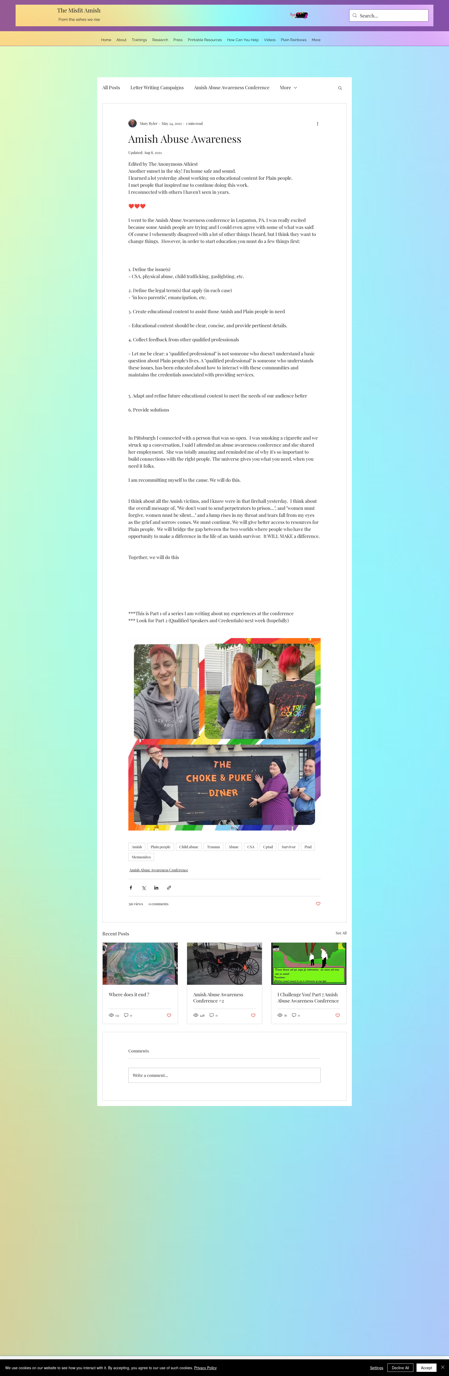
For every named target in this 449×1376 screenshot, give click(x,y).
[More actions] (317, 123)
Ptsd (308, 846)
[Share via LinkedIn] (156, 887)
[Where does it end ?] (140, 964)
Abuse (234, 846)
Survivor (289, 846)
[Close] (443, 1368)
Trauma (213, 846)
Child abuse (188, 846)
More (285, 87)
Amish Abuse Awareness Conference (231, 87)
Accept (426, 1367)
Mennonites (141, 856)
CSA (250, 846)
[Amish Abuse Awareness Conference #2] (224, 964)
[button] (340, 88)
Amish (137, 846)
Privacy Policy (205, 1367)
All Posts (111, 87)
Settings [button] (376, 1367)
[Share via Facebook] (130, 887)
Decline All (400, 1367)
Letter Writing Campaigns (157, 87)
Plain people (160, 846)
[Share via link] (169, 887)
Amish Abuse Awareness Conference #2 (218, 997)
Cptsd (268, 846)
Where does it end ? (129, 994)
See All (341, 932)
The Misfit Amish (79, 10)
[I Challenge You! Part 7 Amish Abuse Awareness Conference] (308, 964)
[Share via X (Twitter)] (143, 887)
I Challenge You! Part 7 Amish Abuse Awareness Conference (308, 997)
